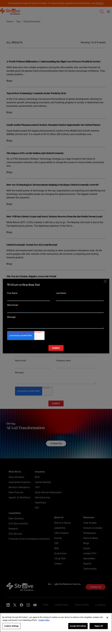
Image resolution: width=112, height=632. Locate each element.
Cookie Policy (44, 620)
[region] (56, 622)
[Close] (107, 617)
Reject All (99, 626)
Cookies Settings (11, 626)
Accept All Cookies (78, 626)
